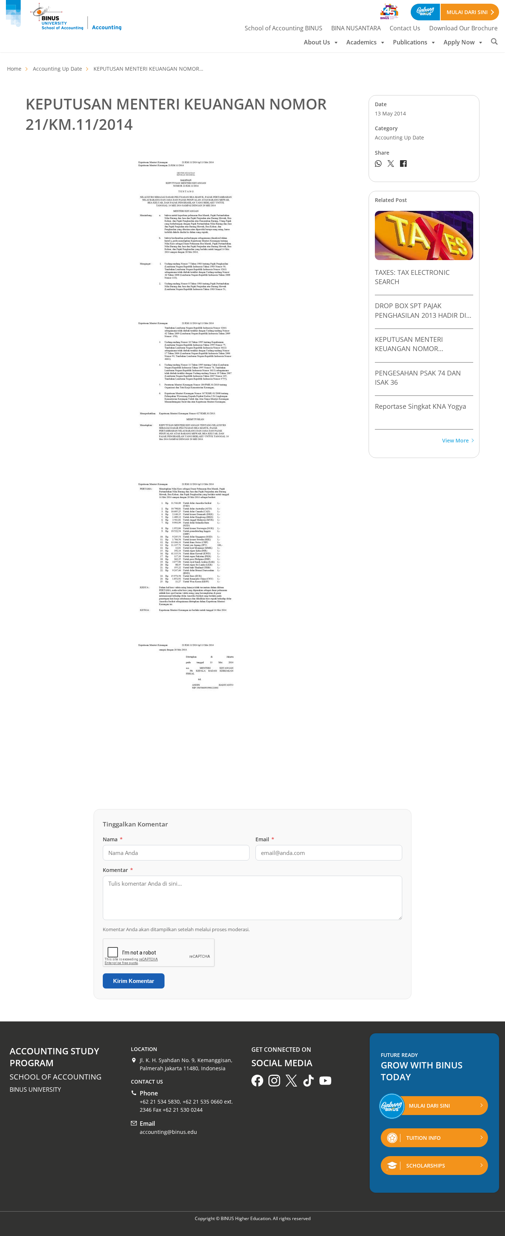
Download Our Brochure (463, 28)
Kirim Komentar (133, 981)
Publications (410, 42)
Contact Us (405, 28)
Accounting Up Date (57, 68)
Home (14, 68)
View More (455, 441)
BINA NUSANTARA (356, 28)
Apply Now (459, 42)
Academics (361, 42)
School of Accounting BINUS (283, 28)
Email (264, 839)
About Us (317, 42)
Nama (113, 839)
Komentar (118, 869)
